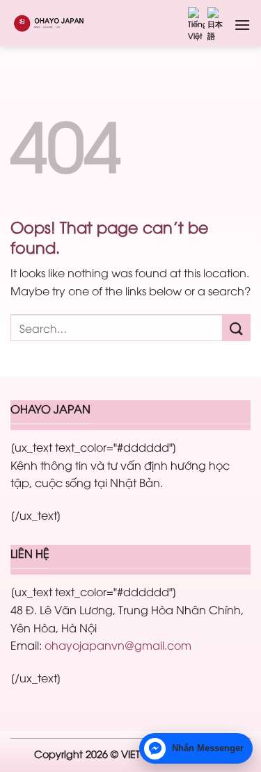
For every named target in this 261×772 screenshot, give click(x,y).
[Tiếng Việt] (196, 24)
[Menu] (242, 25)
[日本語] (215, 24)
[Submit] (237, 327)
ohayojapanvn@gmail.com (118, 644)
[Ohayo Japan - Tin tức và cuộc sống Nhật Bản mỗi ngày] (60, 22)
